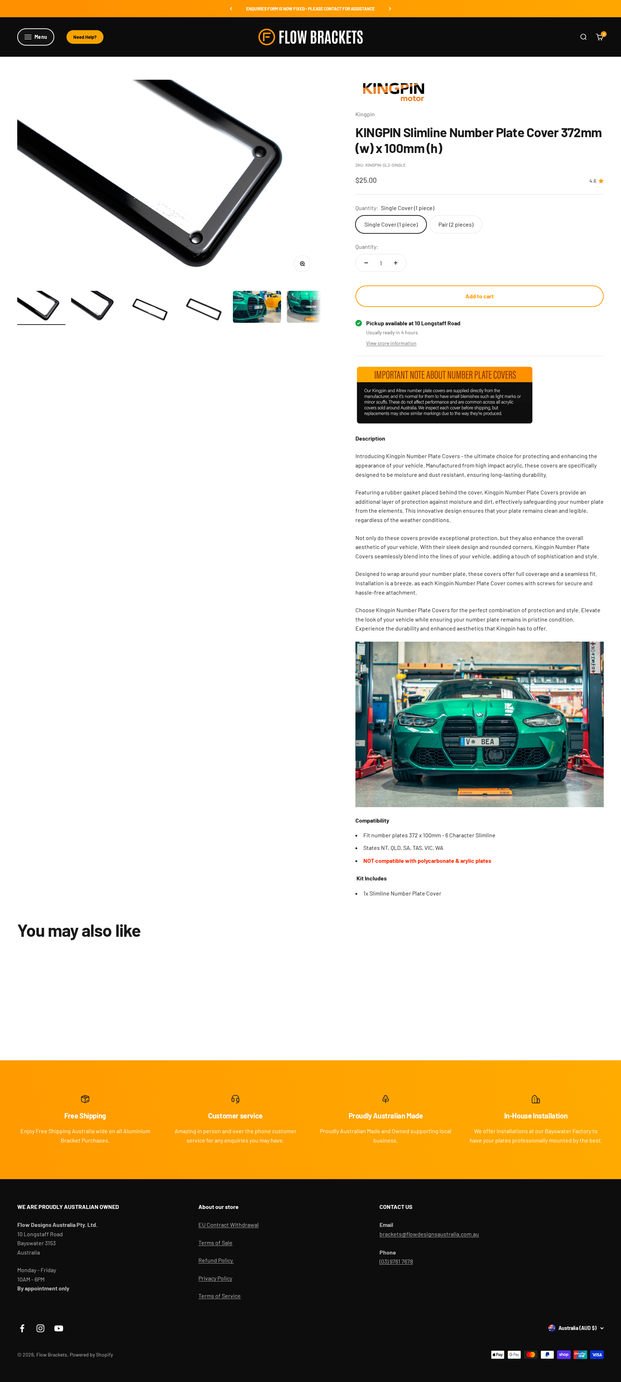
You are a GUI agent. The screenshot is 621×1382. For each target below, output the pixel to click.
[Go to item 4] (203, 308)
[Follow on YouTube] (59, 1328)
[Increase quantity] (395, 262)
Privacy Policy (215, 1278)
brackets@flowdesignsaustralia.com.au (429, 1233)
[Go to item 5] (257, 308)
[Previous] (231, 8)
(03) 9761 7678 (396, 1261)
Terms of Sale (215, 1242)
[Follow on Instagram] (40, 1328)
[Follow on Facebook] (22, 1328)
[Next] (390, 8)
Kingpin (365, 114)
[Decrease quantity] (366, 262)
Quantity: (366, 246)
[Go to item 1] (41, 308)
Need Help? (85, 37)
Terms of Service (219, 1295)
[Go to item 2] (95, 308)
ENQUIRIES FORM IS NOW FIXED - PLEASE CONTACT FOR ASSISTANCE (310, 8)
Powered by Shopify (91, 1354)
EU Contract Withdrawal (228, 1224)
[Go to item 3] (149, 308)
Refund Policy (216, 1260)
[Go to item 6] (311, 308)
